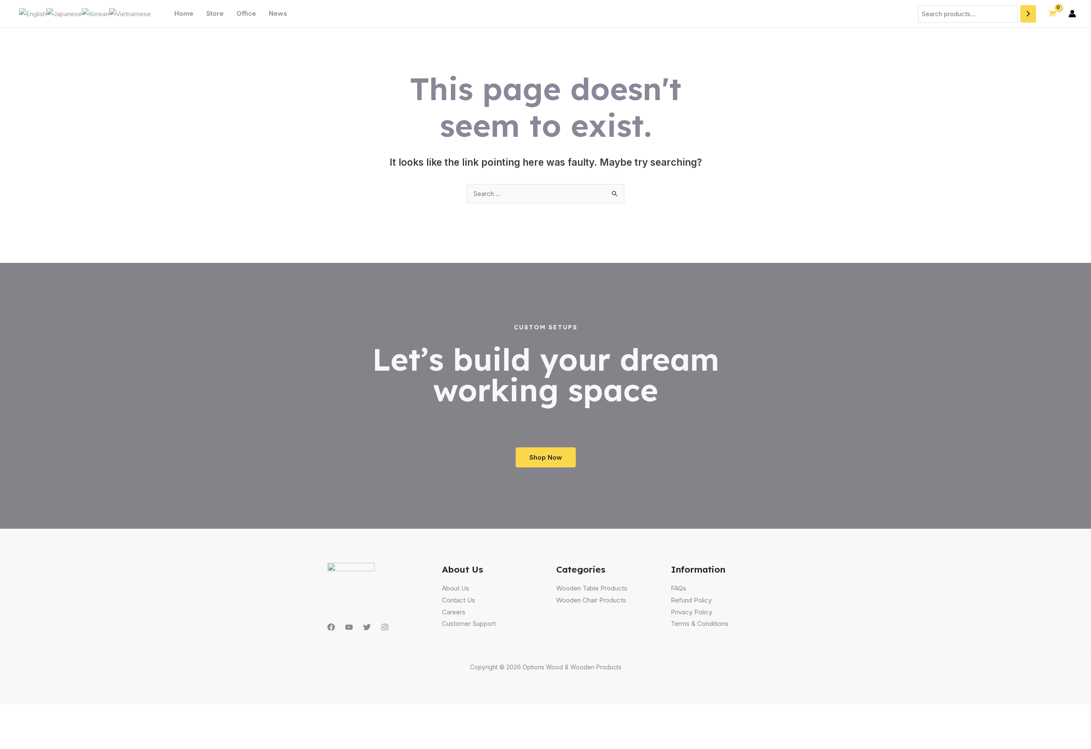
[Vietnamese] (130, 13)
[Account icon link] (1072, 13)
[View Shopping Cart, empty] (1052, 13)
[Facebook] (331, 627)
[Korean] (95, 13)
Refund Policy (691, 600)
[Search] (1028, 14)
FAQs (678, 588)
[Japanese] (64, 13)
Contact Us (458, 600)
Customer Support (469, 623)
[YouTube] (349, 627)
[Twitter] (367, 627)
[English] (32, 13)
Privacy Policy (691, 612)
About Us (455, 588)
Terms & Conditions (699, 623)
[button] (546, 457)
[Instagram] (385, 627)
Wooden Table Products (591, 588)
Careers (453, 612)
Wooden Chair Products (591, 600)
